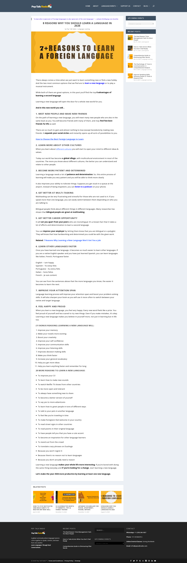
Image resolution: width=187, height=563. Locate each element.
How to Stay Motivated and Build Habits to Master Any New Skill (43, 508)
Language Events (108, 6)
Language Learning (84, 29)
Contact (137, 6)
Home (88, 6)
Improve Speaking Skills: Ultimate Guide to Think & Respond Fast (143, 76)
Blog (146, 6)
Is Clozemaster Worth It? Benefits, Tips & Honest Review (65, 508)
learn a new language (95, 83)
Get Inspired (145, 42)
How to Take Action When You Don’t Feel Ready (142, 47)
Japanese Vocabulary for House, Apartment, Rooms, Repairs (88, 508)
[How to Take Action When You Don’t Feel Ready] (130, 48)
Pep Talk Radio (71, 29)
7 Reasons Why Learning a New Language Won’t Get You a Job (72, 240)
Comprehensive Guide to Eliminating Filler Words (142, 56)
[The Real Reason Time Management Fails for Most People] (130, 37)
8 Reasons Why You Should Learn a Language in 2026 (108, 508)
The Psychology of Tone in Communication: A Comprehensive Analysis (143, 65)
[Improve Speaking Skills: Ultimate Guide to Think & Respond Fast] (130, 75)
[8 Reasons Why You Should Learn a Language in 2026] (111, 497)
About (95, 6)
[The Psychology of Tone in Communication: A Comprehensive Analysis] (130, 65)
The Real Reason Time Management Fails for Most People (143, 38)
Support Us (125, 6)
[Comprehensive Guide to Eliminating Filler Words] (130, 56)
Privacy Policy (69, 561)
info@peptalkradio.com (139, 546)
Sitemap (77, 561)
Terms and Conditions (56, 561)
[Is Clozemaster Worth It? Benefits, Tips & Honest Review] (66, 497)
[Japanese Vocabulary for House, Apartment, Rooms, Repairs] (88, 497)
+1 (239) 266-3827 (140, 532)
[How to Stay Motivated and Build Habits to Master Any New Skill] (43, 497)
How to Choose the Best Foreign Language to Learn (60, 139)
